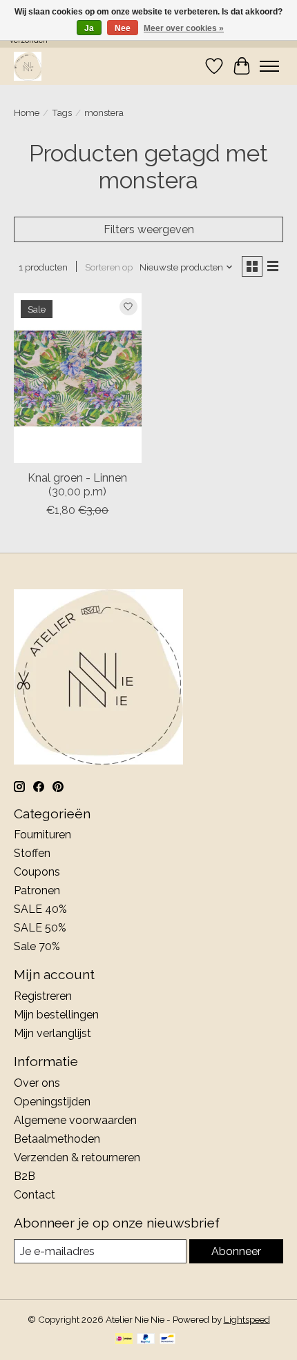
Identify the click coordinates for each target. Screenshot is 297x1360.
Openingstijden (52, 1101)
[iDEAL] (124, 1339)
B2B (24, 1176)
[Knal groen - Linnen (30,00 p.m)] (78, 378)
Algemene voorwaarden (75, 1120)
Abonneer (236, 1251)
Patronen (37, 890)
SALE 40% (40, 909)
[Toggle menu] (269, 66)
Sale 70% (37, 946)
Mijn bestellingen (56, 1014)
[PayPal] (146, 1339)
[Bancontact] (167, 1339)
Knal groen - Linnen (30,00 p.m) (77, 484)
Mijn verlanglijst (52, 1033)
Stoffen (32, 853)
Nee (123, 28)
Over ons (37, 1083)
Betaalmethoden (57, 1138)
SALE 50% (40, 927)
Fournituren (42, 834)
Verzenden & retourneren (77, 1157)
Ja (89, 28)
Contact (34, 1194)
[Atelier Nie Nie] (27, 66)
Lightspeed (247, 1319)
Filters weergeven (149, 229)
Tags (62, 112)
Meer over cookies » (184, 28)
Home (26, 112)
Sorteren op (109, 267)
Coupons (37, 871)
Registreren (43, 996)
